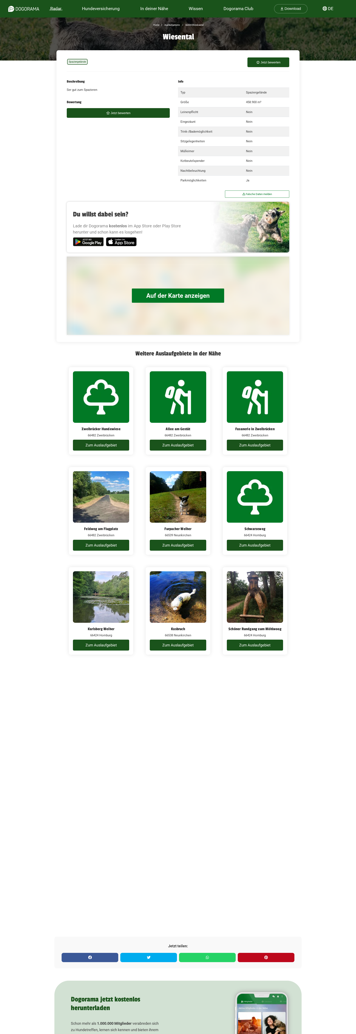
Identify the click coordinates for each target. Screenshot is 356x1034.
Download (292, 9)
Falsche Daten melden (258, 194)
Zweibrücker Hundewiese (101, 429)
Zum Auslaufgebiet (101, 445)
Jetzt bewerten (270, 62)
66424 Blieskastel (194, 25)
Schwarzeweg (255, 529)
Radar (55, 8)
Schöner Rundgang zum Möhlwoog (254, 629)
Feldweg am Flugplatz (101, 529)
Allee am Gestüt (178, 429)
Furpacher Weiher (177, 529)
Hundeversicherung (101, 8)
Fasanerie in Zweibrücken (255, 429)
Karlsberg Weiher (101, 629)
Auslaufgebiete (172, 25)
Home (156, 25)
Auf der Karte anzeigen (178, 295)
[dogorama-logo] (23, 9)
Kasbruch (178, 629)
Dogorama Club (238, 8)
